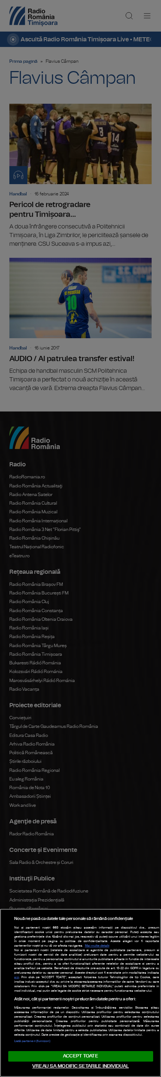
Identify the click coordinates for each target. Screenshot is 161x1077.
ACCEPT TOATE (80, 1056)
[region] (80, 993)
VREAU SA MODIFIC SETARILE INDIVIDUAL (80, 1066)
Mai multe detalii (97, 945)
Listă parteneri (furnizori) (32, 1041)
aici (16, 977)
